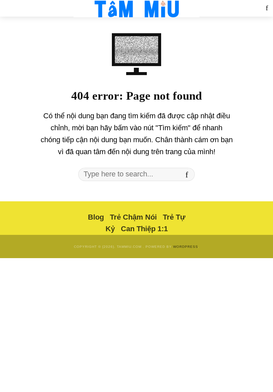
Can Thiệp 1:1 (144, 229)
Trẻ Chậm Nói (133, 217)
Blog (96, 217)
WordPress (185, 246)
